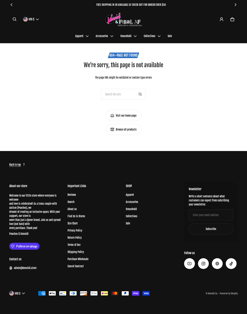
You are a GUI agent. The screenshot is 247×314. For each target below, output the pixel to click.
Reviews (72, 194)
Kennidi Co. (213, 293)
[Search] (140, 94)
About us (72, 209)
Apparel (79, 36)
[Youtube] (189, 263)
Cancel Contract (76, 266)
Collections (149, 36)
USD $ (31, 19)
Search (71, 202)
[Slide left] (11, 4)
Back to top (15, 164)
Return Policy (75, 237)
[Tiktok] (231, 263)
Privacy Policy (75, 230)
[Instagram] (203, 263)
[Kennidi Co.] (123, 19)
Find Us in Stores (76, 216)
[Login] (221, 19)
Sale (170, 36)
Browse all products (126, 129)
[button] (14, 19)
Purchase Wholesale (78, 259)
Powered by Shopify (229, 293)
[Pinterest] (217, 263)
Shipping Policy (76, 252)
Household (125, 36)
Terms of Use (74, 244)
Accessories (102, 36)
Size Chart (73, 223)
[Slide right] (235, 4)
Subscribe (211, 229)
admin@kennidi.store (25, 268)
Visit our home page (126, 115)
